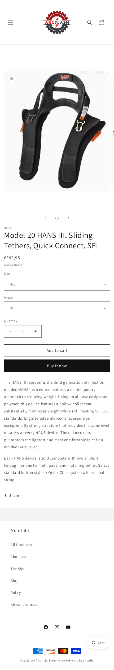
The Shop (19, 568)
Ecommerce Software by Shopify (71, 660)
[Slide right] (68, 218)
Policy (16, 592)
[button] (10, 22)
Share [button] (14, 495)
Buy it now (57, 365)
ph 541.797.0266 (24, 604)
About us (18, 556)
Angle (8, 297)
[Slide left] (45, 218)
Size (7, 273)
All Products (21, 544)
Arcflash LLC (39, 660)
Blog (14, 580)
